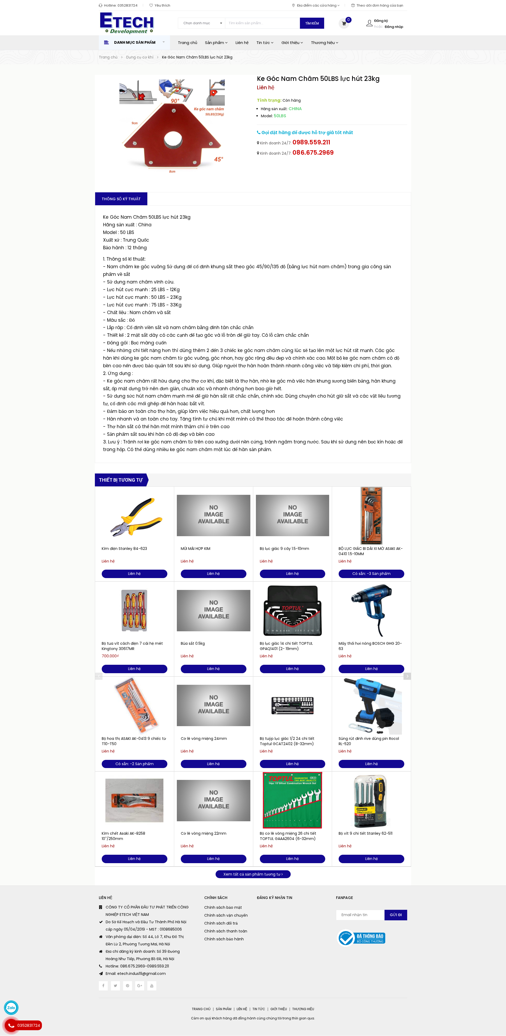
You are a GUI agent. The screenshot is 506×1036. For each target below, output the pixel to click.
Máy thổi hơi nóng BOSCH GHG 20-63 (370, 646)
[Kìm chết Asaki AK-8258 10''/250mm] (134, 800)
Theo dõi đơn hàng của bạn (380, 5)
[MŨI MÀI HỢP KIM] (213, 516)
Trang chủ (187, 42)
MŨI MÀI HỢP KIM (195, 548)
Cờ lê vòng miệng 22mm (203, 833)
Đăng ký (381, 20)
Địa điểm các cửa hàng (317, 5)
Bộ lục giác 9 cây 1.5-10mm (284, 548)
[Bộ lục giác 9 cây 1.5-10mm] (292, 516)
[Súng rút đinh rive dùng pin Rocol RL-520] (371, 706)
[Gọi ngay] (11, 1025)
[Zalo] (11, 1007)
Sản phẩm (215, 42)
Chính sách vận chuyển (226, 915)
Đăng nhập (394, 26)
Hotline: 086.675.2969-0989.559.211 (137, 966)
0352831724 (128, 5)
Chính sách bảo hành (224, 939)
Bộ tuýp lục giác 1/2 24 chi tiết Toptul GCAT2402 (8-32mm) (287, 741)
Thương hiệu (323, 42)
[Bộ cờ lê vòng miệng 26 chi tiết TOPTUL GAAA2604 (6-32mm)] (292, 800)
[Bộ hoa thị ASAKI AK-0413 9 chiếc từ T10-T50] (134, 706)
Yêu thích (162, 5)
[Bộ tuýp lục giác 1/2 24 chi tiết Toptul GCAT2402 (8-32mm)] (292, 706)
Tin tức (263, 42)
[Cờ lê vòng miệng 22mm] (213, 800)
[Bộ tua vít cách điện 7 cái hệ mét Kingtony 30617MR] (134, 610)
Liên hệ (242, 42)
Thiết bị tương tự (121, 480)
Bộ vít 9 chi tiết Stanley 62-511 (365, 833)
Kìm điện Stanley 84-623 (124, 548)
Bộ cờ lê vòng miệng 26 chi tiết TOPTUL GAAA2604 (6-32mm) (288, 836)
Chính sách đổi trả (221, 923)
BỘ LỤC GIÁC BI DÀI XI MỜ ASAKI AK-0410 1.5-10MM (371, 551)
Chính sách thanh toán (225, 931)
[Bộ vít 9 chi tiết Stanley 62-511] (371, 800)
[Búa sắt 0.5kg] (213, 610)
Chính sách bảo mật (223, 907)
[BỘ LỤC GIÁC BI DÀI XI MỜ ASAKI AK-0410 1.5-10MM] (371, 516)
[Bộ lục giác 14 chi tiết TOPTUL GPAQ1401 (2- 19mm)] (292, 610)
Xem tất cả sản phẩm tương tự (252, 874)
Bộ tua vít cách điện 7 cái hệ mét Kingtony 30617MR (132, 646)
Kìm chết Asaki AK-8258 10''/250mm (123, 836)
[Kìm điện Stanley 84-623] (134, 516)
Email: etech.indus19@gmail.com (136, 973)
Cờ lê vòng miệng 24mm (204, 738)
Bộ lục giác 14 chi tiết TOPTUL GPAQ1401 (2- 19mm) (286, 646)
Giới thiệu (290, 42)
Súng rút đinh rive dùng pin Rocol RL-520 (369, 741)
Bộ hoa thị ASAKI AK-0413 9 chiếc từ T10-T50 (134, 741)
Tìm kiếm (312, 23)
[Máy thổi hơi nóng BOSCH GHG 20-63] (371, 610)
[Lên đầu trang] (491, 1003)
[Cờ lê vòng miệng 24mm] (213, 706)
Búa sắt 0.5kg (193, 643)
